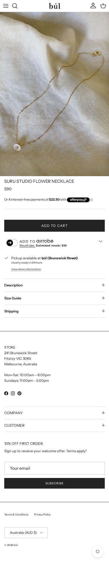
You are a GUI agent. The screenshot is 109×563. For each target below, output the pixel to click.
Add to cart (54, 225)
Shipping (11, 311)
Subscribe (55, 483)
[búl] (55, 6)
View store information (26, 269)
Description (13, 285)
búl (15, 545)
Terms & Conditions (16, 514)
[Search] (17, 6)
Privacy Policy (42, 514)
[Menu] (6, 6)
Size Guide (12, 298)
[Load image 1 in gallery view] (54, 94)
